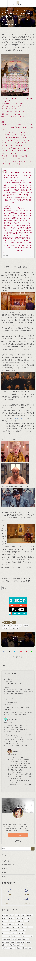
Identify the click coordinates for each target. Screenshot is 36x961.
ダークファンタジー (7, 930)
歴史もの (19, 948)
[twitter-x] (19, 841)
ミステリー (26, 19)
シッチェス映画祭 (6, 927)
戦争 (22, 945)
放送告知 (6, 868)
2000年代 (29, 915)
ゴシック (11, 924)
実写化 (28, 942)
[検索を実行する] (33, 848)
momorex (15, 751)
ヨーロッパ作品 (5, 21)
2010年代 (5, 19)
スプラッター (16, 927)
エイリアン (5, 921)
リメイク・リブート (27, 936)
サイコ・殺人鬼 (19, 924)
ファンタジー (5, 933)
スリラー (24, 927)
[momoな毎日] (18, 3)
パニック (16, 930)
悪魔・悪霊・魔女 (14, 945)
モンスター (21, 933)
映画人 (6, 872)
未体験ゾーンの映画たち (8, 948)
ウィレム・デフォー (13, 19)
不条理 (14, 939)
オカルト (12, 921)
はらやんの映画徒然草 (10, 702)
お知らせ (6, 861)
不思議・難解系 (6, 939)
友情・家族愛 (5, 942)
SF (22, 918)
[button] (3, 651)
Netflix (17, 918)
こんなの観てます (9, 865)
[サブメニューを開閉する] (32, 865)
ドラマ (18, 16)
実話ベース (5, 945)
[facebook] (16, 841)
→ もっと (18, 835)
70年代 (12, 915)
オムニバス (19, 921)
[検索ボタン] (32, 3)
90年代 (23, 915)
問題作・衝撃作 (20, 942)
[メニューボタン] (3, 3)
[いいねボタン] (3, 588)
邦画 (30, 948)
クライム (26, 921)
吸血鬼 (12, 942)
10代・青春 (5, 915)
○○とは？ (27, 918)
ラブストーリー (16, 936)
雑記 (5, 876)
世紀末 (19, 939)
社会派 (25, 948)
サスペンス (12, 16)
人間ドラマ (26, 939)
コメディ (21, 19)
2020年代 (11, 918)
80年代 (17, 915)
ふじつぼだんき (13, 719)
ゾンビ (30, 927)
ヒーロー (23, 930)
